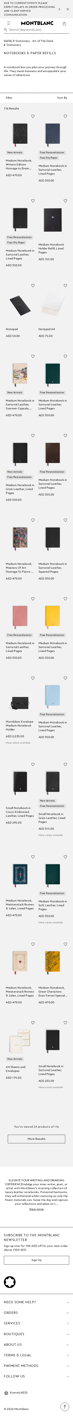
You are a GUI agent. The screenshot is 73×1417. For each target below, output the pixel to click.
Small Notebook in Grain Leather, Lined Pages (52, 818)
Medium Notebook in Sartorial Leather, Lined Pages (53, 170)
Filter (9, 98)
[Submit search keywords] (5, 30)
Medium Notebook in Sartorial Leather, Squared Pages (53, 568)
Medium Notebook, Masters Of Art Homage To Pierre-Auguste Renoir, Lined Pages (19, 568)
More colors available (18, 743)
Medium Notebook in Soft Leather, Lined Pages (53, 905)
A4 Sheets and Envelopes (16, 1069)
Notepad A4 (47, 329)
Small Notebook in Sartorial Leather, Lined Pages (51, 1070)
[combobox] (36, 31)
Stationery (14, 45)
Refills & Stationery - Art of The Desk (28, 41)
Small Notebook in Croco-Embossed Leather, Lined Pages (20, 812)
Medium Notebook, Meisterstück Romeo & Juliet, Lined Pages (20, 904)
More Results (37, 1139)
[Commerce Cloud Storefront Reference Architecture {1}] (37, 23)
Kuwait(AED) (19, 1392)
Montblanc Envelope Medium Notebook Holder (19, 725)
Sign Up (37, 1260)
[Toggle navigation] (8, 23)
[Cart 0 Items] (65, 26)
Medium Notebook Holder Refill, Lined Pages (51, 248)
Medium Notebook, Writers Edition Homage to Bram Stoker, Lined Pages (19, 165)
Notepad (12, 329)
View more (36, 1209)
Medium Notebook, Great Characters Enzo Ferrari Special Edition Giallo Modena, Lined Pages (52, 992)
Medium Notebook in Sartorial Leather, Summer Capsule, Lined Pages (20, 405)
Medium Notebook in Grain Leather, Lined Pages (20, 489)
